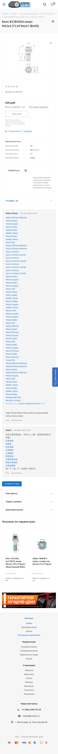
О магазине (29, 665)
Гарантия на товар (29, 654)
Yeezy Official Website (16, 217)
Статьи (29, 678)
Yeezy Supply (12, 224)
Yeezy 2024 (11, 310)
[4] (14, 86)
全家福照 (10, 440)
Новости (29, 670)
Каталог (29, 618)
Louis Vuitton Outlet (16, 255)
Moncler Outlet (13, 400)
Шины (29, 623)
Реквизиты (29, 694)
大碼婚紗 (10, 453)
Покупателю (29, 641)
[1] (6, 86)
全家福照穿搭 (11, 459)
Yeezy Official (12, 326)
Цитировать (16, 420)
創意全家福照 (11, 462)
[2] (9, 86)
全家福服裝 (10, 465)
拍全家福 (10, 447)
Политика (29, 690)
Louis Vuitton (12, 251)
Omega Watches (13, 397)
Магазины (29, 674)
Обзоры (29, 682)
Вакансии (29, 686)
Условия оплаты (29, 647)
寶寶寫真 (10, 456)
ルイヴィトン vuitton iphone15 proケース (25, 403)
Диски (29, 631)
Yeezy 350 (10, 242)
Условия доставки (29, 650)
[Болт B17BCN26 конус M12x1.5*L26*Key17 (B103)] (29, 58)
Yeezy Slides (11, 236)
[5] (17, 86)
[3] (11, 86)
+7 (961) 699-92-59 (31, 709)
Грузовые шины (29, 627)
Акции (29, 658)
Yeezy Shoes (11, 220)
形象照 (9, 444)
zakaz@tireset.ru (31, 716)
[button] (55, 377)
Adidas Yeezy (12, 233)
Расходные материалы (29, 635)
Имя (7, 420)
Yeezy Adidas (12, 301)
